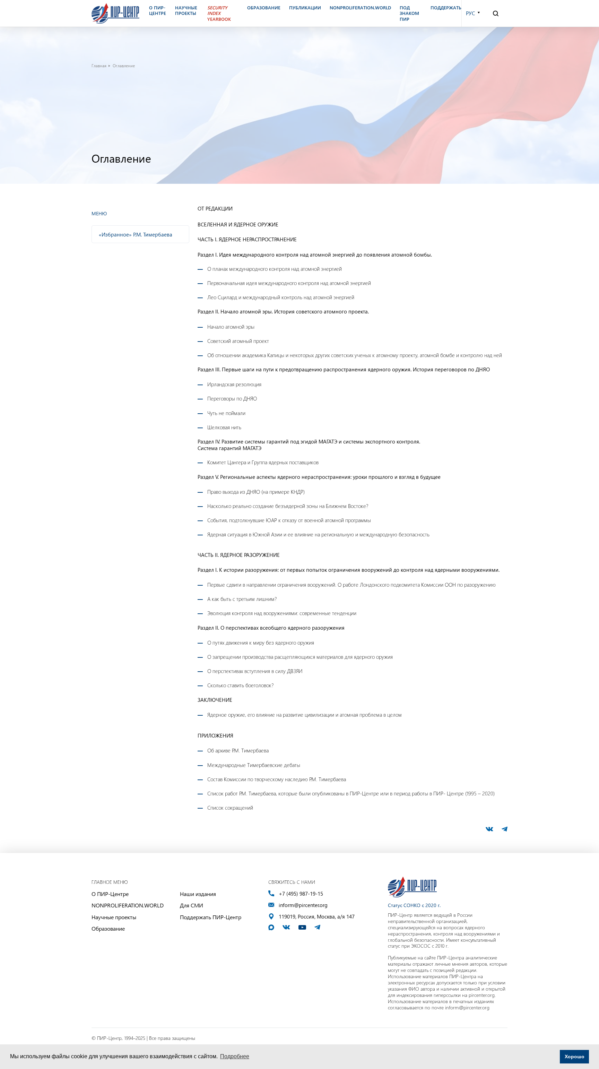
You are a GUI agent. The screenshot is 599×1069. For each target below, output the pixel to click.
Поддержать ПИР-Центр (210, 917)
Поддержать (446, 7)
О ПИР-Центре (110, 893)
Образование (108, 928)
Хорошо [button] (574, 1056)
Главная (99, 65)
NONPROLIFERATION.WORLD (128, 905)
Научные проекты (114, 917)
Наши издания (198, 893)
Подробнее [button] (234, 1056)
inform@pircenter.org (303, 905)
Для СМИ (191, 905)
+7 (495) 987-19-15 (301, 893)
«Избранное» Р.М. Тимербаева (135, 234)
